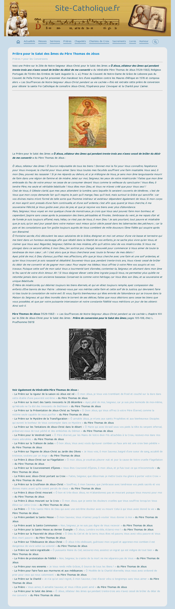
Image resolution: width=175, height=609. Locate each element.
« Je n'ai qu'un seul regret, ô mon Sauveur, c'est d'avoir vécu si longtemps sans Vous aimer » (95, 579)
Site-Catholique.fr (87, 9)
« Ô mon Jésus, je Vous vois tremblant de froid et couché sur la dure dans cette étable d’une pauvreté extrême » (86, 396)
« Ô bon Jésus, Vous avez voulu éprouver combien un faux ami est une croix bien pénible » (106, 443)
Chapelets (80, 41)
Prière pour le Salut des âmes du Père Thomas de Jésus (55, 54)
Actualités (29, 41)
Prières (67, 41)
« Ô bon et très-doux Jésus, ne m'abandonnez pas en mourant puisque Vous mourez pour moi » (87, 495)
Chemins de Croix (99, 41)
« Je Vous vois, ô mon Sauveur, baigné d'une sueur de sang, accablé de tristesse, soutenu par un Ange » (87, 453)
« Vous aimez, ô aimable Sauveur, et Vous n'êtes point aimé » (61, 587)
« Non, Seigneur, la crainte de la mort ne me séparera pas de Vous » (96, 558)
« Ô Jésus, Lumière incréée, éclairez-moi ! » (98, 530)
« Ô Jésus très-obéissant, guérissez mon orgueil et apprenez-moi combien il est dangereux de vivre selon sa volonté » (83, 544)
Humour (144, 41)
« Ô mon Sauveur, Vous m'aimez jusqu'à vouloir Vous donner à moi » (94, 517)
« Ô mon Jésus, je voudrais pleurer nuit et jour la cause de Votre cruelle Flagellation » (87, 462)
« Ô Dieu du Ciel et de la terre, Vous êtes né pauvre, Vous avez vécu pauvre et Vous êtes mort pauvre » (86, 536)
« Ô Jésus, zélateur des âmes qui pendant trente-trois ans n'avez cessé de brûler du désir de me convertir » (86, 593)
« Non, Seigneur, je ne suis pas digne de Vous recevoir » (90, 525)
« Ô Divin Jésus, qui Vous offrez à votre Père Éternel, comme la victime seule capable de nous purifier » (83, 412)
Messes (42, 41)
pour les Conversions (35, 59)
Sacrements (119, 41)
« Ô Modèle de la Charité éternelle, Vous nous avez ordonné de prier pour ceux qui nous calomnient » (84, 573)
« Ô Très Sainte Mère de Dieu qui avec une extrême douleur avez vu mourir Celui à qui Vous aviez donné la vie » (91, 509)
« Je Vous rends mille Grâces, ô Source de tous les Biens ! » (81, 566)
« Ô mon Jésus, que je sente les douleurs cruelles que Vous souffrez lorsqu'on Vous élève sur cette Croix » (84, 503)
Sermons (55, 41)
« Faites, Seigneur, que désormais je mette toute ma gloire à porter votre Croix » (113, 476)
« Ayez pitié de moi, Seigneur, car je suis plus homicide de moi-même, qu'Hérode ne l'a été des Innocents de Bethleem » (87, 404)
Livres (132, 41)
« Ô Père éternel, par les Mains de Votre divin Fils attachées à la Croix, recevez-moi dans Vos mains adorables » (86, 437)
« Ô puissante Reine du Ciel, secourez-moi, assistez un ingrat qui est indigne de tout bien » (102, 550)
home (18, 42)
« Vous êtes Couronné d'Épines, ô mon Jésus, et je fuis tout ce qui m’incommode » (108, 468)
